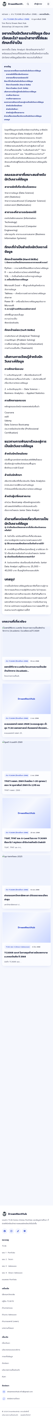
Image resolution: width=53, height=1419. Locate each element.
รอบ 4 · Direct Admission (12, 1273)
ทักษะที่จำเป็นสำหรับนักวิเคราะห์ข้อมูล (18, 81)
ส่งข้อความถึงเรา (13, 1398)
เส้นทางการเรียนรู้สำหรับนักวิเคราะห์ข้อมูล (20, 91)
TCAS (4, 1246)
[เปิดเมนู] (48, 4)
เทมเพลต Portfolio (9, 1279)
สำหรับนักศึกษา (12, 109)
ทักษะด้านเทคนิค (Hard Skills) (18, 84)
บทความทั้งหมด (8, 1328)
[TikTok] (18, 1231)
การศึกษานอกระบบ (13, 98)
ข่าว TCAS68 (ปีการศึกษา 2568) (24, 14)
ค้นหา (4, 1376)
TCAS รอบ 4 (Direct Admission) (17, 947)
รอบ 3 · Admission (9, 1266)
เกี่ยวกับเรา (6, 1343)
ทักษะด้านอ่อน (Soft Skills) (17, 88)
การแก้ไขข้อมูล (7, 1356)
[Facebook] (4, 1231)
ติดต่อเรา (5, 1363)
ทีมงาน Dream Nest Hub (16, 23)
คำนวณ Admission (9, 1314)
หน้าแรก (5, 14)
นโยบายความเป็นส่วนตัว (11, 1370)
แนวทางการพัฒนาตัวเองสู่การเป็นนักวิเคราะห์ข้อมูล (24, 102)
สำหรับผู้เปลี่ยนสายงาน (15, 112)
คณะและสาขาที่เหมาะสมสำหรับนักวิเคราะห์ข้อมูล (22, 70)
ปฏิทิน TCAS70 (8, 1301)
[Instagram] (11, 1231)
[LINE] (24, 1231)
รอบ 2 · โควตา (7, 1259)
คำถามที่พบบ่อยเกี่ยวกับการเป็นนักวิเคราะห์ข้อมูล (23, 116)
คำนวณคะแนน (7, 1308)
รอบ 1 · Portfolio (8, 1252)
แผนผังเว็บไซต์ (25, 1415)
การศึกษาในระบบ (12, 95)
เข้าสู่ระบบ (38, 4)
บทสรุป (7, 119)
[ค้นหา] (28, 4)
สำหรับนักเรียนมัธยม (14, 105)
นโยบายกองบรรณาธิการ (11, 1350)
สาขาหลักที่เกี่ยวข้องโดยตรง (17, 74)
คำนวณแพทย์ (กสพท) (10, 1321)
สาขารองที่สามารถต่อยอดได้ (17, 77)
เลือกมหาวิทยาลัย (8, 1294)
